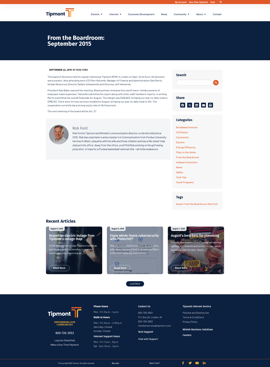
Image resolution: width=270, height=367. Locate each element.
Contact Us (144, 306)
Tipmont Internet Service (197, 306)
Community (182, 137)
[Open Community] (188, 14)
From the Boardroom (187, 157)
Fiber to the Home (186, 152)
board (179, 203)
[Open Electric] (101, 14)
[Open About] (205, 14)
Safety (179, 172)
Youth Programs (185, 182)
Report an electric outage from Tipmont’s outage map (72, 237)
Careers (187, 335)
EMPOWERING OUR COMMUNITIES (64, 323)
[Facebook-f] (183, 363)
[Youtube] (197, 363)
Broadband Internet (187, 127)
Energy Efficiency (186, 147)
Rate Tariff (155, 363)
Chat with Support (148, 338)
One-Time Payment (198, 2)
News (179, 167)
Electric (180, 142)
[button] (221, 2)
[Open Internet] (120, 14)
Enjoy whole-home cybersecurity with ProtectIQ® (134, 237)
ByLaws (115, 363)
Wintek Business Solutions (198, 329)
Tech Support (145, 331)
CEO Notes (182, 132)
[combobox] (194, 82)
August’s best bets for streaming (195, 236)
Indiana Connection (186, 162)
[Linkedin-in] (204, 363)
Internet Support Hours (107, 336)
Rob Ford (212, 203)
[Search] (216, 82)
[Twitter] (190, 363)
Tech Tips (181, 177)
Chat (212, 2)
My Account (181, 2)
